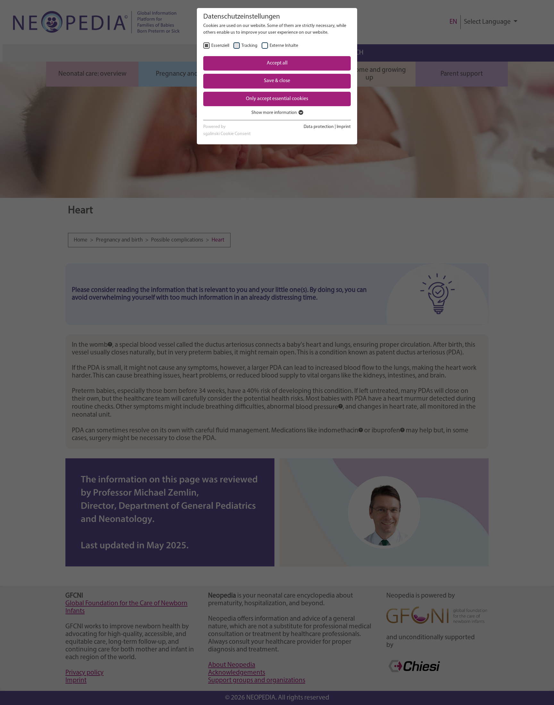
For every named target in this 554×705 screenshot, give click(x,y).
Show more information (274, 112)
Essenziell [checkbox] (220, 45)
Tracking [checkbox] (249, 45)
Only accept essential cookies (277, 98)
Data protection (319, 126)
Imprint (344, 126)
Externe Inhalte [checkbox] (284, 45)
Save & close (277, 80)
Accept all (277, 63)
